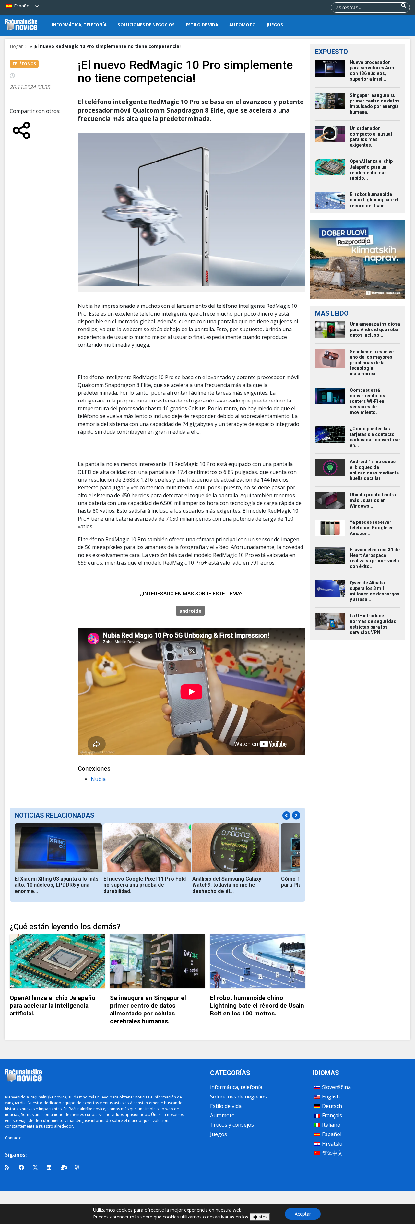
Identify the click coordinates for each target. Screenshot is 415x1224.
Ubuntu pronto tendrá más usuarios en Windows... (373, 500)
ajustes (259, 1217)
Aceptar (303, 1214)
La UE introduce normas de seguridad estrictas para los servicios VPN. (373, 624)
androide (190, 610)
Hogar (16, 46)
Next (296, 815)
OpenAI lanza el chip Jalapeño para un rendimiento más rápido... (371, 170)
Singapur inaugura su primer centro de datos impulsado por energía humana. (375, 104)
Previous (286, 815)
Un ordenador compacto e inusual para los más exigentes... (371, 137)
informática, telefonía (79, 25)
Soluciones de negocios (146, 25)
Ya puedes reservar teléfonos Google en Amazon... (372, 528)
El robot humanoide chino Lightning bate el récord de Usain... (374, 200)
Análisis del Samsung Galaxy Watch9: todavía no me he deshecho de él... (226, 885)
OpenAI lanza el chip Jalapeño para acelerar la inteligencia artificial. (52, 1005)
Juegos (275, 25)
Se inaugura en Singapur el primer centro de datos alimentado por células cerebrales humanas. (148, 1009)
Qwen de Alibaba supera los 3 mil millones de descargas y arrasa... (374, 591)
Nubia (98, 779)
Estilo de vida (202, 25)
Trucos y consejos (232, 1124)
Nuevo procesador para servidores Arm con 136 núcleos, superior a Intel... (372, 71)
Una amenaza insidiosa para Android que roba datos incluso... (375, 329)
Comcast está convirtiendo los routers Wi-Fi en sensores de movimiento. (367, 401)
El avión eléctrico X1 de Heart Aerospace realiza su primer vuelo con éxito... (375, 558)
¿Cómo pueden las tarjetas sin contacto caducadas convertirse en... (375, 437)
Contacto (13, 1138)
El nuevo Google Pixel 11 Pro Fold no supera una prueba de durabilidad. (144, 885)
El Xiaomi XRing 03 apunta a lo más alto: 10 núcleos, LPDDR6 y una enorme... (57, 885)
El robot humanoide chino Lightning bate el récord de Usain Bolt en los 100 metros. (257, 1005)
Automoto (242, 25)
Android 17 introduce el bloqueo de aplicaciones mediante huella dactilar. (374, 470)
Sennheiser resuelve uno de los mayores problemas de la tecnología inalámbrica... (372, 363)
